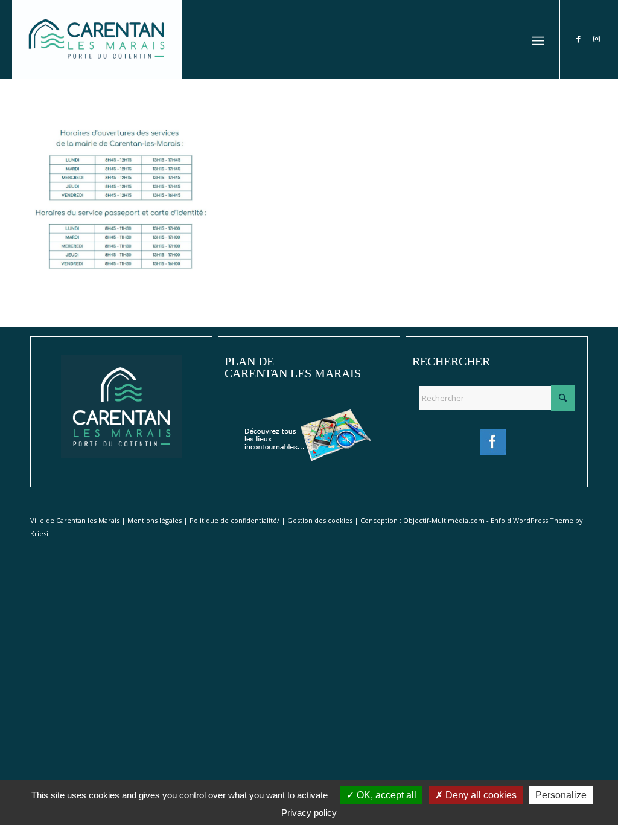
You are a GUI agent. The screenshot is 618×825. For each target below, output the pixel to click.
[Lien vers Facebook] (579, 39)
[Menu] (538, 39)
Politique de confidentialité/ (234, 520)
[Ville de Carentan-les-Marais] (97, 39)
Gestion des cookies (319, 520)
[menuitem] (538, 39)
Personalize (561, 795)
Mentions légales (154, 520)
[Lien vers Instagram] (597, 39)
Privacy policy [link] (309, 812)
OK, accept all (385, 795)
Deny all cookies (480, 795)
